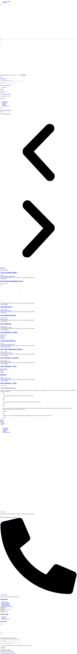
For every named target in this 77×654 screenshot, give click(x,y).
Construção (4, 103)
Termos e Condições (5, 604)
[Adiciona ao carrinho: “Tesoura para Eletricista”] (0, 337)
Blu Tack (3, 374)
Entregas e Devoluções (5, 602)
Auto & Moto (4, 101)
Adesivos (2, 372)
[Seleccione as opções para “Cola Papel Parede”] (0, 303)
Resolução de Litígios (5, 605)
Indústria (3, 104)
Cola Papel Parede (6, 307)
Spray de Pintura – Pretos (8, 366)
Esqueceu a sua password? (5, 85)
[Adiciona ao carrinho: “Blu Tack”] (0, 370)
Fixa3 (9, 649)
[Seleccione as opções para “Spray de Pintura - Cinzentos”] (0, 354)
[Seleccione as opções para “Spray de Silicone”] (0, 320)
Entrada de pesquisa (4, 75)
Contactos (3, 617)
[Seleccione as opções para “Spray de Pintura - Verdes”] (0, 379)
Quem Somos (4, 616)
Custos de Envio (4, 601)
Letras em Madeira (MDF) (8, 272)
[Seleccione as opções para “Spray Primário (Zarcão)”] (0, 311)
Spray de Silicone (5, 323)
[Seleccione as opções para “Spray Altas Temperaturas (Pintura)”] (0, 345)
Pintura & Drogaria (5, 105)
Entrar (2, 89)
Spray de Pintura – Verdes (8, 383)
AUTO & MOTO (3, 321)
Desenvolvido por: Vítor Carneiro (6, 650)
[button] (38, 152)
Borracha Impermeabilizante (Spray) (12, 281)
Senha (2, 83)
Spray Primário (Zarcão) (8, 315)
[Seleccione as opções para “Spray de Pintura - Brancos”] (0, 328)
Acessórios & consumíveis (5, 346)
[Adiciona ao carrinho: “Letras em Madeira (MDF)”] (0, 268)
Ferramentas (2, 338)
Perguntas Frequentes (5, 618)
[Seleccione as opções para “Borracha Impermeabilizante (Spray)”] (0, 277)
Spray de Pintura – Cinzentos (9, 357)
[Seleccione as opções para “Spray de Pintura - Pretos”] (0, 362)
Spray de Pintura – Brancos (9, 332)
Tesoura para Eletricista (7, 340)
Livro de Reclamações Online (7, 606)
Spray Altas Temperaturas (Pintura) (11, 349)
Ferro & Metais (3, 278)
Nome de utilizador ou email (6, 80)
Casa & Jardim (5, 102)
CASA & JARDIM (4, 270)
